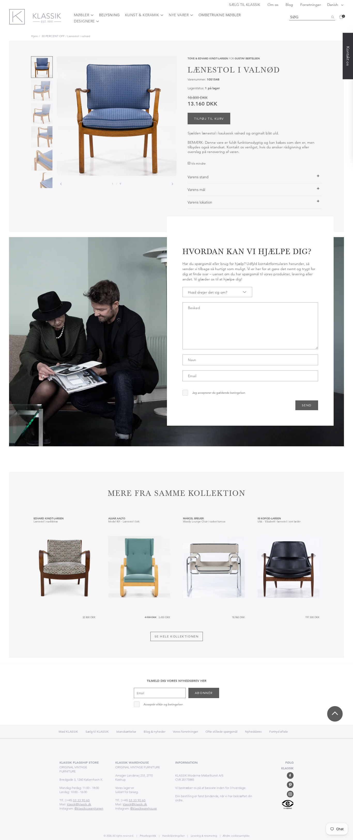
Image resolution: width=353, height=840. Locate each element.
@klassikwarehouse (143, 808)
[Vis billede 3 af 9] (42, 113)
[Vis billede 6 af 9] (42, 183)
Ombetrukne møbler (219, 15)
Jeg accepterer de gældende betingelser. (218, 392)
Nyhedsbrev (253, 731)
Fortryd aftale (278, 731)
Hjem (34, 36)
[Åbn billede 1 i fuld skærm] (117, 116)
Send (307, 405)
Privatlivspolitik (147, 835)
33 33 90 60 (81, 800)
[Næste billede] (172, 184)
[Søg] (332, 17)
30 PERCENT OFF (53, 36)
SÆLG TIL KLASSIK (245, 4)
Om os (273, 4)
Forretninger (310, 4)
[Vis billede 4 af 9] (42, 137)
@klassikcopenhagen (88, 808)
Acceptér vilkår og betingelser (163, 704)
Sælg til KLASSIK (97, 731)
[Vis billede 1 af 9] (42, 67)
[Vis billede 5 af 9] (42, 160)
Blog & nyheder (154, 731)
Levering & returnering (203, 835)
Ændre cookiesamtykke (236, 835)
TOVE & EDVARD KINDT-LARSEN (208, 58)
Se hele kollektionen (177, 636)
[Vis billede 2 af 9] (42, 90)
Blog (290, 4)
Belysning (109, 15)
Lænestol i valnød (78, 36)
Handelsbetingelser (173, 835)
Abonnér (204, 693)
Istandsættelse (126, 731)
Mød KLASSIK (68, 731)
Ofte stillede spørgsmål (221, 731)
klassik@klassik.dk (79, 804)
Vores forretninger (185, 731)
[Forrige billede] (61, 184)
